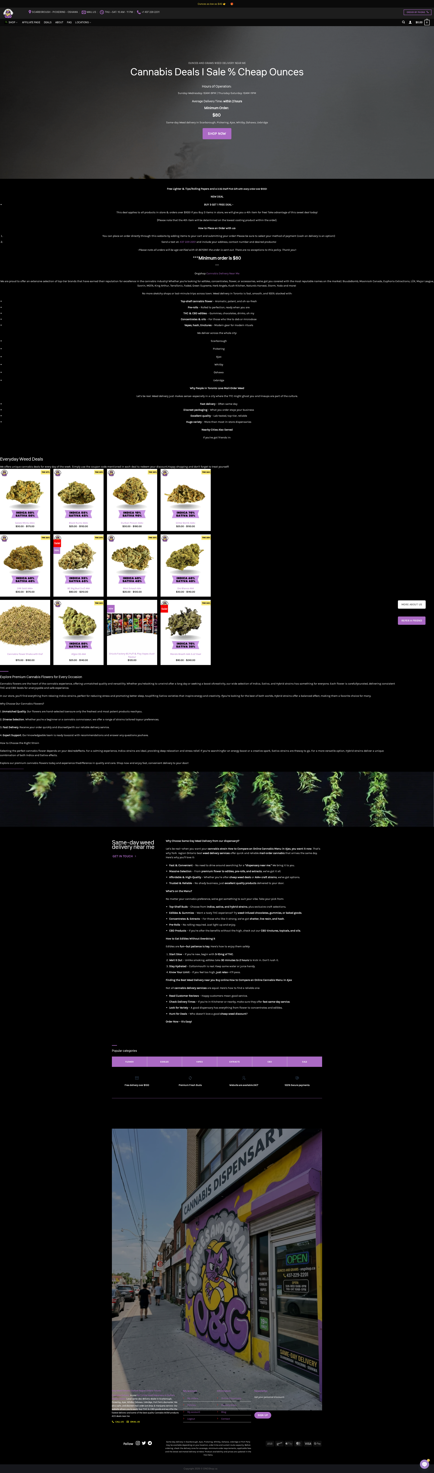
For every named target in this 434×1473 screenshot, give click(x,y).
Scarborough (208, 122)
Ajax (232, 122)
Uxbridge (262, 122)
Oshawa (251, 122)
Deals (48, 22)
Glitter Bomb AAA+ (185, 522)
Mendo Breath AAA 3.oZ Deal (185, 654)
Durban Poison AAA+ (132, 522)
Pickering (223, 122)
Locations (82, 22)
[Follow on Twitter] (144, 1443)
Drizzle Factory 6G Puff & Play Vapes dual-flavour (132, 655)
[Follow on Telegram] (150, 1443)
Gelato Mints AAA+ (25, 522)
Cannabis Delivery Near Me (222, 273)
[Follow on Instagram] (138, 1443)
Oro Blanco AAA (185, 588)
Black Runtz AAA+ (78, 522)
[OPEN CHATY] (424, 1464)
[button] (403, 22)
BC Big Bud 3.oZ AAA (78, 588)
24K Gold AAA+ (25, 588)
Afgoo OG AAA (78, 654)
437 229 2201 (188, 241)
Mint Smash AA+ (132, 588)
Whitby (240, 122)
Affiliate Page (31, 22)
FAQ (69, 22)
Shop (12, 22)
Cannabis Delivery (121, 1395)
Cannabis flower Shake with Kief (25, 654)
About (59, 22)
